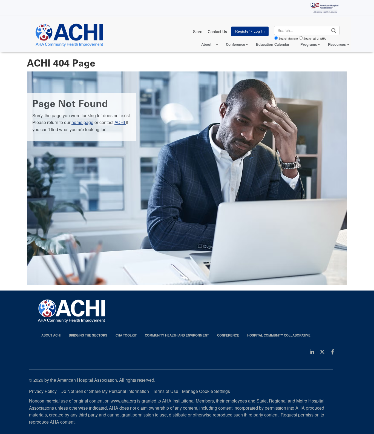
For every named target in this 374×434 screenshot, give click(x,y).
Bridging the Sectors (88, 335)
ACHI (120, 122)
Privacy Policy (43, 391)
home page (82, 122)
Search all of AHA (314, 39)
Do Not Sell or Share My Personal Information (105, 391)
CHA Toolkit (126, 335)
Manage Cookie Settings (206, 391)
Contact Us (217, 31)
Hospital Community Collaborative (278, 335)
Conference (228, 335)
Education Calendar (272, 44)
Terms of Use (165, 391)
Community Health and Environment (177, 335)
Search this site (288, 39)
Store (197, 31)
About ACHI (51, 335)
